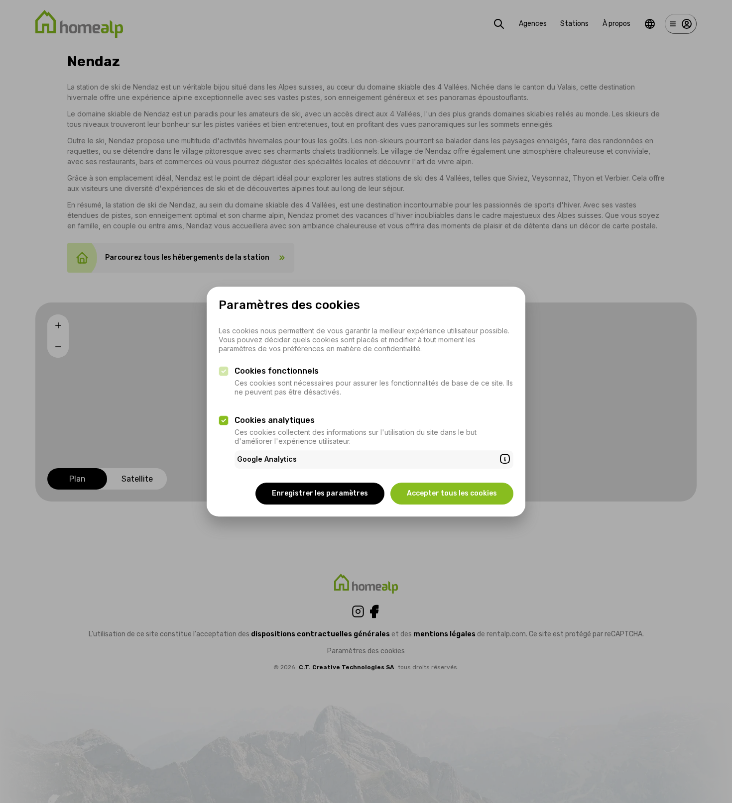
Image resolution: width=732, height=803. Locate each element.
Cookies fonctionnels (277, 371)
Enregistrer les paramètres (320, 493)
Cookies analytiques (275, 420)
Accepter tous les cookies (452, 493)
